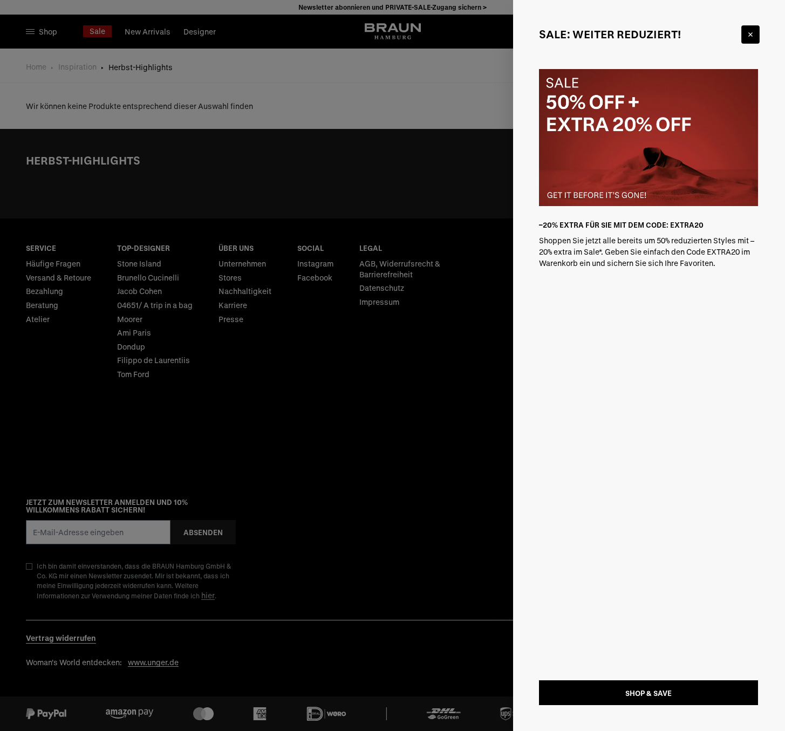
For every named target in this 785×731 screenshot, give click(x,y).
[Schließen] (750, 34)
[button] (392, 365)
